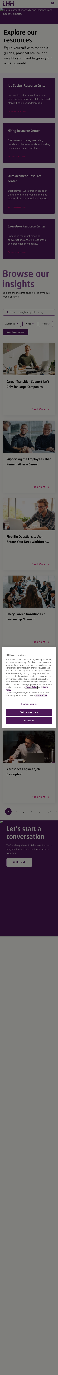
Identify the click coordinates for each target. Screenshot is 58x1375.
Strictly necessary (29, 712)
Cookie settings (29, 704)
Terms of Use (41, 695)
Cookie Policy (31, 687)
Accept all (29, 720)
